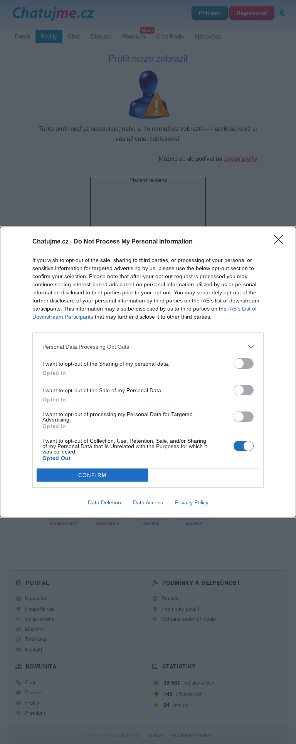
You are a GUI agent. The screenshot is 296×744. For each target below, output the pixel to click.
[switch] (244, 363)
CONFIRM (92, 475)
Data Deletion (104, 502)
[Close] (281, 242)
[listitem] (148, 347)
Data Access (148, 502)
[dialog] (148, 372)
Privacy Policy (192, 502)
